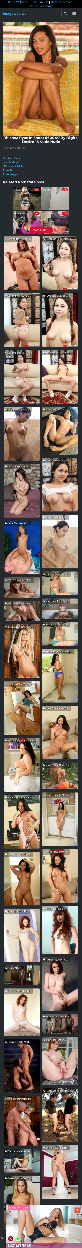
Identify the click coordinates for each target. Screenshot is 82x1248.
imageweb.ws (14, 13)
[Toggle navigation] (74, 13)
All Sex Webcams (17, 2)
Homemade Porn (61, 2)
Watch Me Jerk (12, 162)
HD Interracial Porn (15, 166)
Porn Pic (8, 170)
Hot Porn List (39, 2)
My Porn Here (11, 158)
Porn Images (11, 174)
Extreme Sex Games (41, 6)
